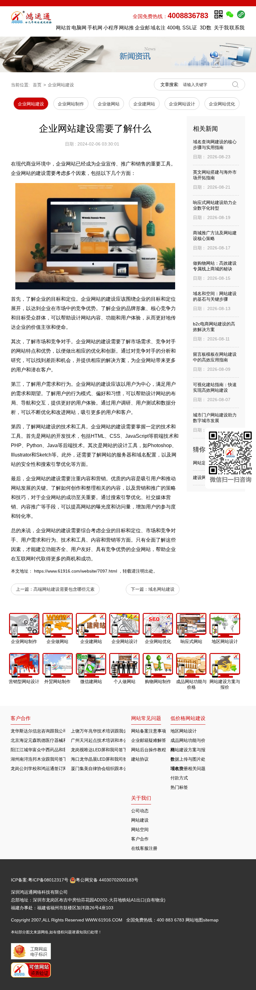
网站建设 (140, 820)
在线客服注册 (144, 848)
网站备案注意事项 (148, 730)
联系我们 (236, 29)
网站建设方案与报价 (187, 750)
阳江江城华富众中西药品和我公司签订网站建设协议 (61, 749)
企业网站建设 (61, 84)
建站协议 (140, 759)
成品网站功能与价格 (187, 741)
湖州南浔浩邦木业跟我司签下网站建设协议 (52, 759)
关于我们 (221, 29)
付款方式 (179, 777)
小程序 (110, 27)
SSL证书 (189, 29)
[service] (230, 458)
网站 (91, 341)
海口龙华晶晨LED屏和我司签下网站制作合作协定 (119, 759)
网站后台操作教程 (148, 749)
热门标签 (179, 787)
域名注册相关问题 (187, 768)
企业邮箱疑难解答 (148, 740)
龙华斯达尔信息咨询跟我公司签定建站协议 (52, 730)
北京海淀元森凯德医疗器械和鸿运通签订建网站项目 (61, 740)
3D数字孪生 (205, 29)
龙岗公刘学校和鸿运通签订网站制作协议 (50, 768)
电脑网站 (78, 29)
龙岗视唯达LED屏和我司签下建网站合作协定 (114, 749)
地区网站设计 (183, 730)
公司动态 (140, 810)
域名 (141, 454)
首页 (37, 84)
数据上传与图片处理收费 (187, 760)
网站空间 (140, 829)
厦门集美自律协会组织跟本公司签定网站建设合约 (119, 768)
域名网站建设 (161, 589)
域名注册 (157, 29)
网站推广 (126, 29)
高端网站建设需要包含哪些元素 (64, 589)
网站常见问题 (146, 718)
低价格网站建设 (187, 718)
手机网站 (94, 29)
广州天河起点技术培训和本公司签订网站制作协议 (119, 740)
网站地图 (194, 919)
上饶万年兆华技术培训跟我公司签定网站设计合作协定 (123, 730)
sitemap (211, 919)
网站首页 (63, 29)
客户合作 (140, 838)
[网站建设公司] (32, 21)
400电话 (173, 29)
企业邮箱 (142, 29)
